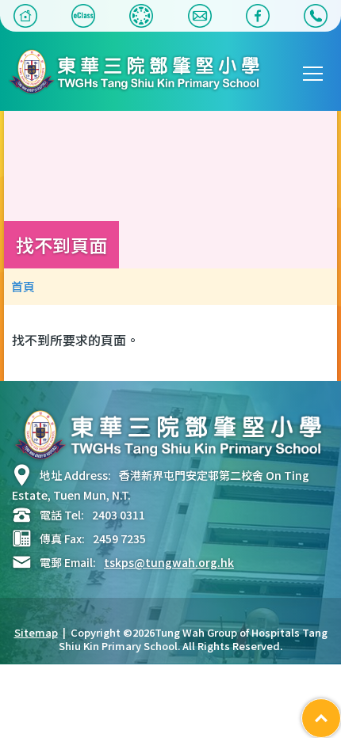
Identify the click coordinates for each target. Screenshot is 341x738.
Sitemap (36, 632)
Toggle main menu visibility (313, 73)
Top (340, 710)
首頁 (23, 286)
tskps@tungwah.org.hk (169, 562)
